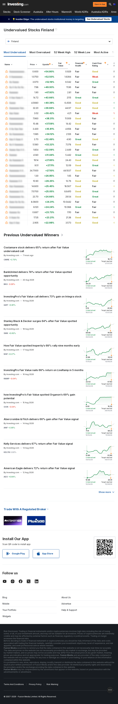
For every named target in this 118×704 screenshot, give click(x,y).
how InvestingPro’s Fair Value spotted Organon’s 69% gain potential (39, 396)
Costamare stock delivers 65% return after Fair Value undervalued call (36, 249)
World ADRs (81, 12)
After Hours (52, 12)
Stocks (6, 12)
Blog (4, 597)
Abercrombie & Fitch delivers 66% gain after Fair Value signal (41, 419)
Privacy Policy (35, 684)
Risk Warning (52, 684)
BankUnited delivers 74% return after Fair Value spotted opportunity (38, 273)
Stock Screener (22, 12)
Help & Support (69, 610)
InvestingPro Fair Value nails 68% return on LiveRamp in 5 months (43, 370)
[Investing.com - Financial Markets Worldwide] (18, 4)
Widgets (6, 616)
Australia (38, 12)
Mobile (5, 603)
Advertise (66, 603)
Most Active (101, 52)
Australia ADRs (99, 12)
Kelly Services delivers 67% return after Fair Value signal (38, 443)
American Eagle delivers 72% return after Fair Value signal (39, 468)
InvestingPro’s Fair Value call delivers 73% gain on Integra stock (42, 296)
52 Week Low (82, 52)
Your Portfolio (9, 610)
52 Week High (62, 52)
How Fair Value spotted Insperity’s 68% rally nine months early (42, 345)
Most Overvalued (40, 52)
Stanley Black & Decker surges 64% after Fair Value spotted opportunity (40, 322)
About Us (66, 597)
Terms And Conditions (14, 684)
